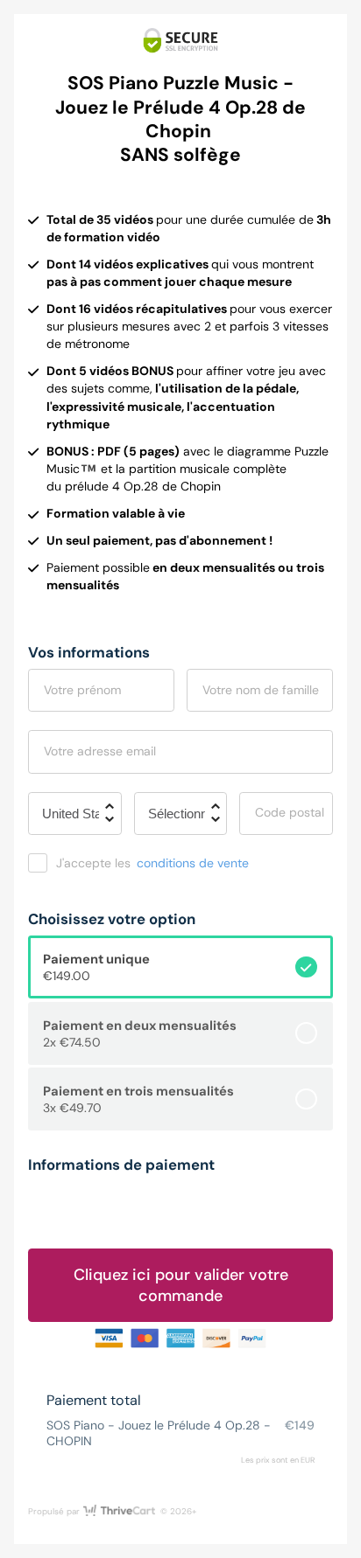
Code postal (289, 812)
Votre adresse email (100, 751)
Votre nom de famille (260, 690)
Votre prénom (82, 690)
